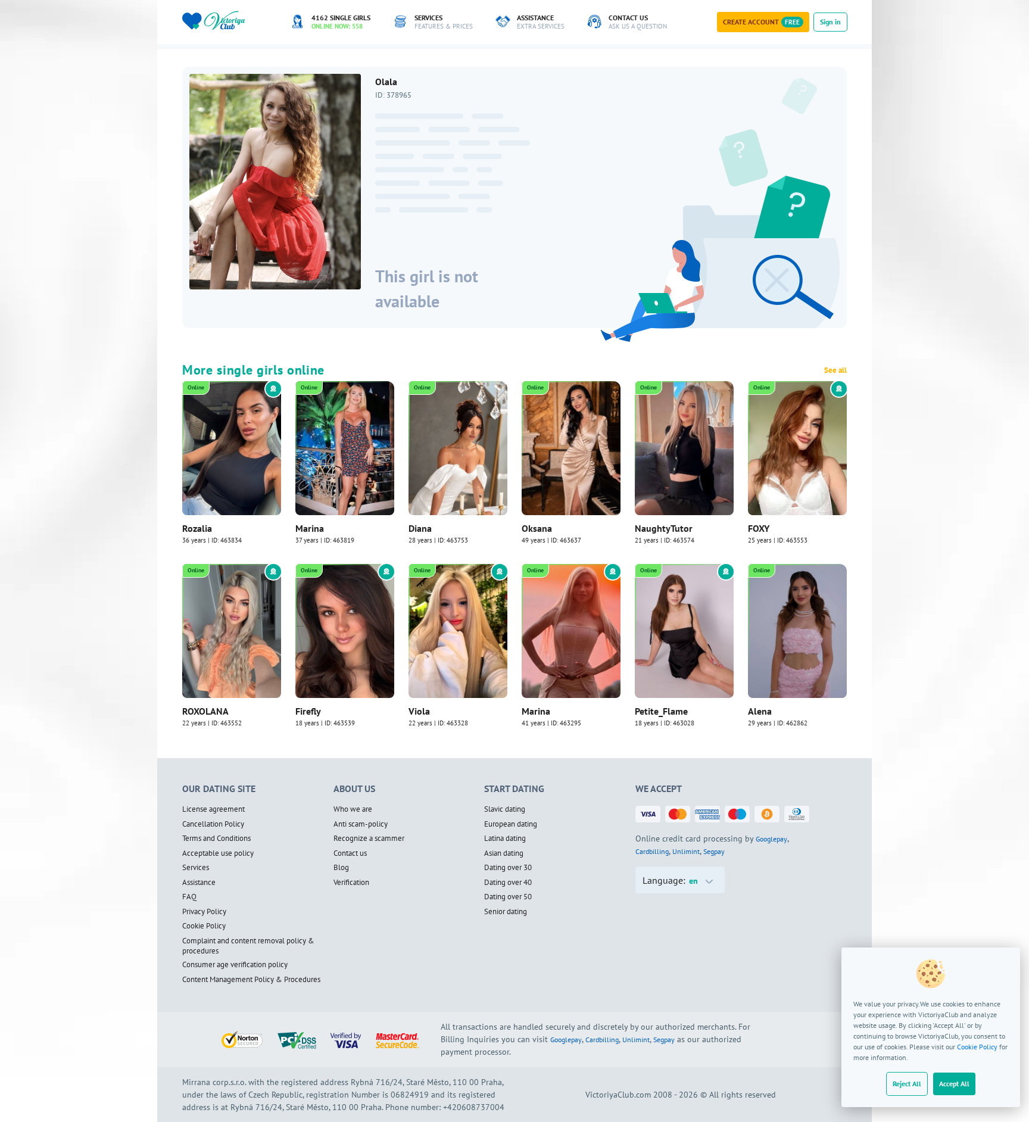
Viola (419, 711)
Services (195, 867)
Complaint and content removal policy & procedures (248, 946)
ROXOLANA (205, 711)
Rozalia (197, 528)
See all (835, 370)
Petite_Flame (661, 711)
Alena (760, 711)
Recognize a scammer (368, 838)
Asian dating (503, 853)
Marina (309, 528)
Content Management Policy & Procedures (251, 979)
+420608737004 (473, 1107)
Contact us (350, 853)
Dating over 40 (508, 882)
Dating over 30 (508, 867)
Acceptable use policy (218, 853)
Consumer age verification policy (235, 965)
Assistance (199, 882)
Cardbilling (652, 851)
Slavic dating (504, 809)
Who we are (352, 809)
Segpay (714, 851)
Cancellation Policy (213, 824)
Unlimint (686, 851)
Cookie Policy (977, 1046)
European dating (510, 824)
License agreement (213, 809)
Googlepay (771, 838)
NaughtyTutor (664, 528)
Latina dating (505, 838)
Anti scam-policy (360, 824)
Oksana (537, 528)
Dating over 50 (508, 897)
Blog (341, 867)
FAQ (189, 897)
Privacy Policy (204, 912)
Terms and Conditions (216, 838)
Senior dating (505, 912)
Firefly (308, 711)
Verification (351, 882)
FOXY (758, 528)
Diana (420, 528)
